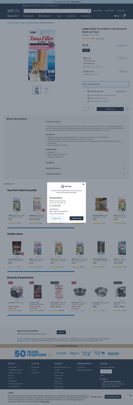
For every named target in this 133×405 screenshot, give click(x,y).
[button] (83, 184)
